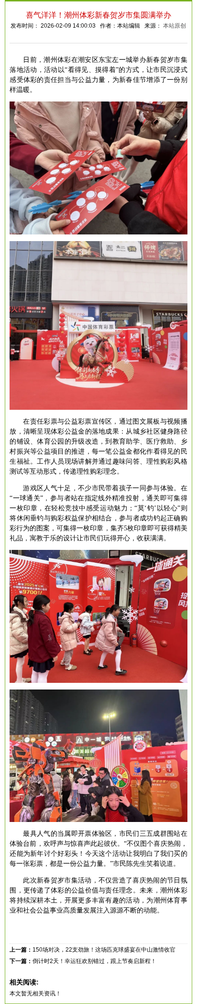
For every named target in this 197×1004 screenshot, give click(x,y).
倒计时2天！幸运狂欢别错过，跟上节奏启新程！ (94, 961)
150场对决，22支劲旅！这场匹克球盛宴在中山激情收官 (104, 949)
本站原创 (174, 25)
